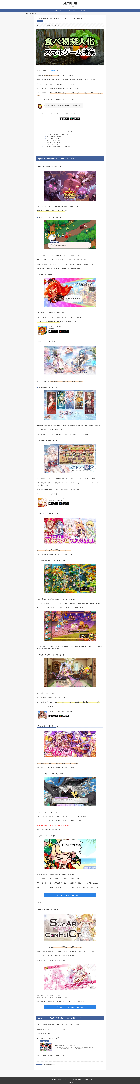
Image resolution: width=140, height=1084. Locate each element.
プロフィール (51, 1079)
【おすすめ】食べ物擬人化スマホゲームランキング (57, 134)
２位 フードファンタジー (53, 138)
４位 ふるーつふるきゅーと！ (54, 142)
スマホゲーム (40, 20)
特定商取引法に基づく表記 (75, 1079)
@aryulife (52, 70)
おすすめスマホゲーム (50, 1064)
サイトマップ (65, 1079)
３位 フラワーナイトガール (53, 140)
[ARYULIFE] (70, 3)
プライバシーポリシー (87, 1079)
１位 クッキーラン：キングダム (54, 136)
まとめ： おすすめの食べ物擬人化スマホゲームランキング (59, 146)
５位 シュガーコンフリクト (53, 144)
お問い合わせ (58, 1079)
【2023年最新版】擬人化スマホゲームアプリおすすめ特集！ (69, 1045)
